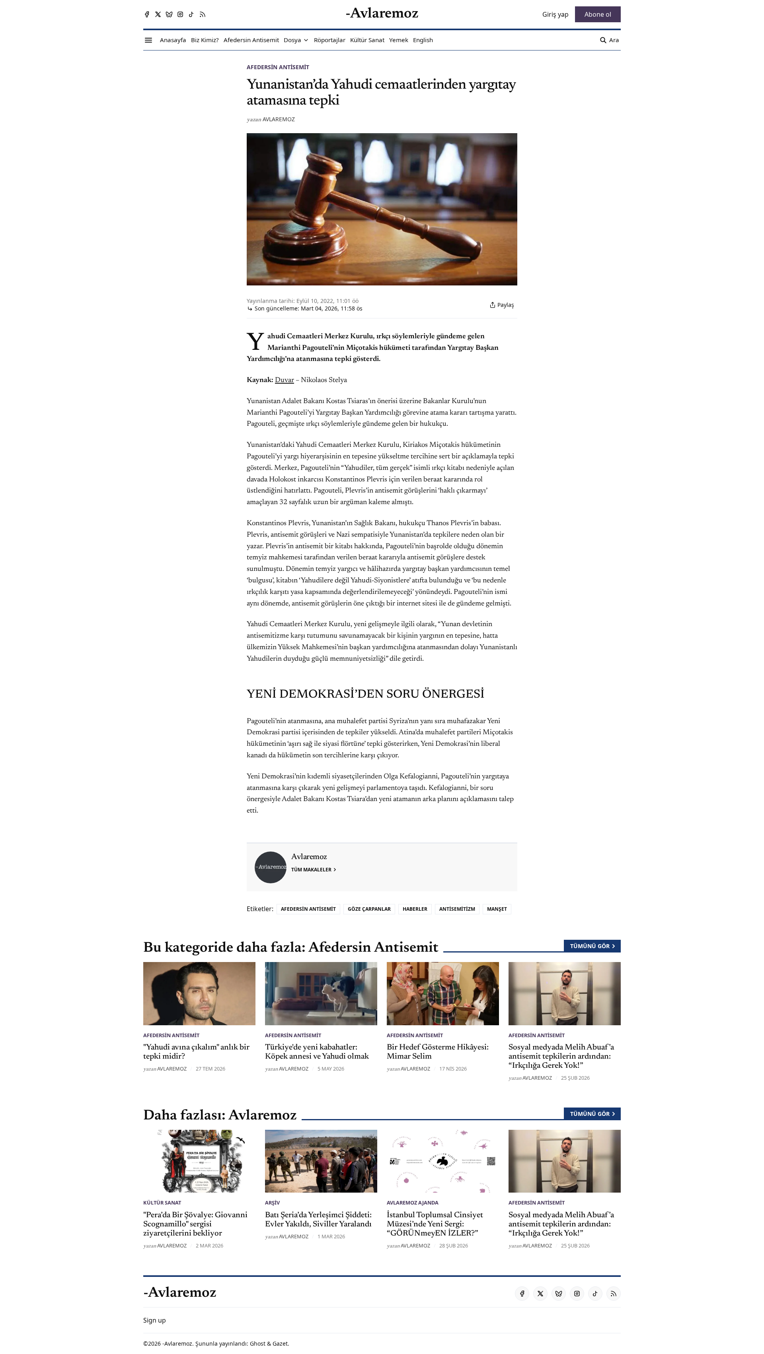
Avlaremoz (279, 119)
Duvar (284, 380)
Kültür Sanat (162, 1202)
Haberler (415, 909)
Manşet (497, 909)
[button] (292, 40)
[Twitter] (158, 14)
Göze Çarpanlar (369, 909)
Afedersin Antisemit (278, 67)
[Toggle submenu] (306, 40)
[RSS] (202, 14)
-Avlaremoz (177, 1343)
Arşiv (272, 1202)
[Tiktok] (191, 14)
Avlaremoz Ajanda (413, 1202)
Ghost (257, 1343)
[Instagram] (180, 14)
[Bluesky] (169, 14)
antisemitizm (457, 909)
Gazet (280, 1343)
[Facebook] (146, 14)
